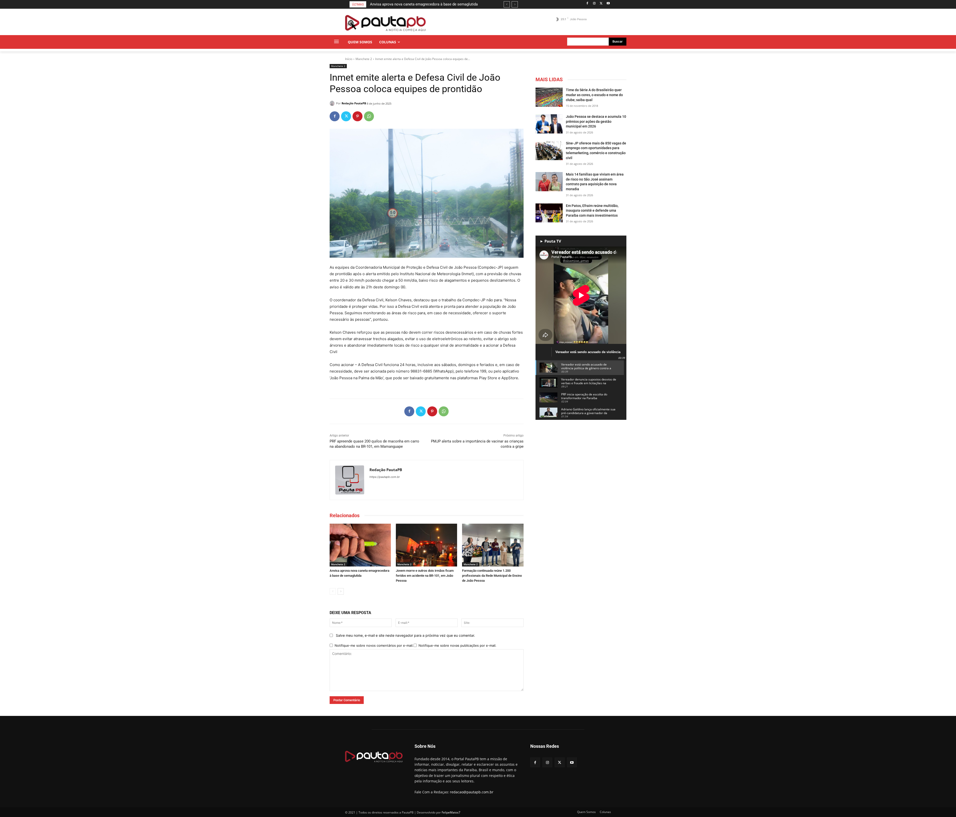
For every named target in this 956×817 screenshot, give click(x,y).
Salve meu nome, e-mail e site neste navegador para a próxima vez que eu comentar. (405, 635)
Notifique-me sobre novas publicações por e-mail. (457, 645)
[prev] (507, 4)
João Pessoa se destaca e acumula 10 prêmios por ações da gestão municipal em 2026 (596, 121)
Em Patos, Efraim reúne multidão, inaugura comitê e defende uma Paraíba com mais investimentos (592, 210)
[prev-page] (333, 591)
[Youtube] (608, 3)
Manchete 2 (364, 59)
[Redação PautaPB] (333, 103)
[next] (515, 4)
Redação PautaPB (354, 103)
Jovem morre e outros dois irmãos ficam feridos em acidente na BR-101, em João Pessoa (425, 575)
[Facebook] (587, 3)
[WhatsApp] (369, 116)
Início (348, 59)
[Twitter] (601, 3)
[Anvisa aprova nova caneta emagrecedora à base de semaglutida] (360, 545)
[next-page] (341, 591)
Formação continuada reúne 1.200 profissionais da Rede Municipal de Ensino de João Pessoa (492, 575)
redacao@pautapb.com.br (471, 792)
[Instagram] (594, 3)
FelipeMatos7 (451, 812)
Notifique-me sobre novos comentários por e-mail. (374, 645)
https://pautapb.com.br (384, 477)
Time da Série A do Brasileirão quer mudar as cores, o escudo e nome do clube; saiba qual (594, 95)
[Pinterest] (357, 116)
